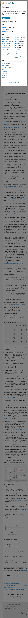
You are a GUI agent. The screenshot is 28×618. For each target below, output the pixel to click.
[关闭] (26, 3)
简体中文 (5, 71)
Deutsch (18, 49)
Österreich (17, 41)
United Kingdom (19, 56)
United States (5, 31)
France (3, 47)
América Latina (5, 27)
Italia (3, 51)
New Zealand (5, 67)
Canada (3, 29)
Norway (17, 39)
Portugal (17, 43)
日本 (3, 75)
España (3, 43)
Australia (4, 63)
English (18, 51)
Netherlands (18, 37)
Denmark (4, 39)
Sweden (17, 45)
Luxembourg (5, 54)
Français (18, 54)
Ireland (3, 49)
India (3, 65)
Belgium (4, 37)
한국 (3, 77)
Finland (3, 45)
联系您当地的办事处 (14, 82)
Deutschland (5, 41)
